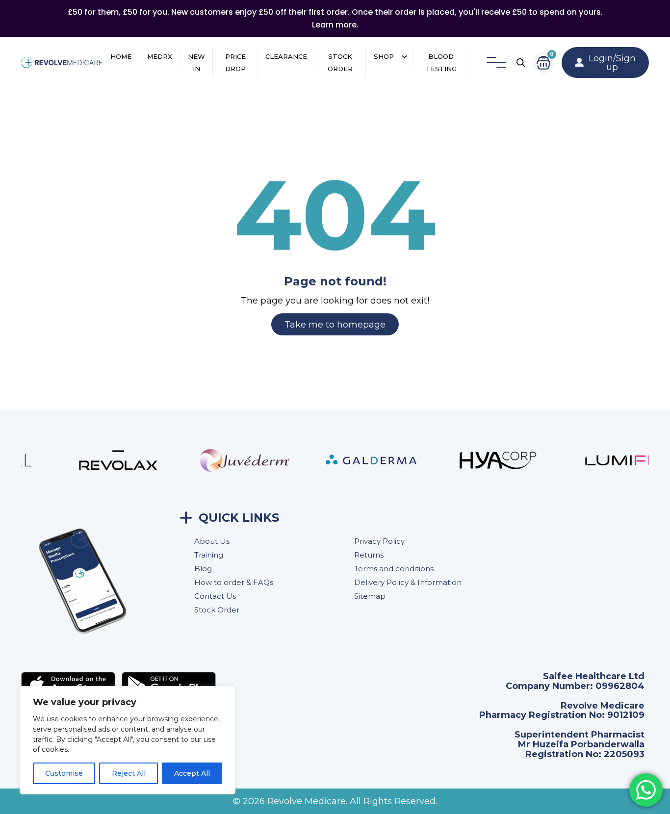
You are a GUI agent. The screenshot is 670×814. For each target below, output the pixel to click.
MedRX (159, 56)
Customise (64, 773)
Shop (384, 56)
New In (196, 62)
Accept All (192, 773)
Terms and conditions (394, 568)
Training (208, 555)
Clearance (286, 56)
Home (120, 56)
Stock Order (340, 62)
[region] (127, 740)
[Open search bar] (521, 62)
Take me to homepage (335, 324)
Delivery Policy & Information (408, 582)
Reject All (129, 773)
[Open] (496, 63)
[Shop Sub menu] (404, 56)
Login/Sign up (612, 63)
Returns (369, 555)
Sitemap (370, 596)
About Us (212, 541)
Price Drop (235, 62)
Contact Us (215, 596)
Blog (203, 568)
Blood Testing (441, 62)
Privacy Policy (379, 541)
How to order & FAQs (233, 582)
